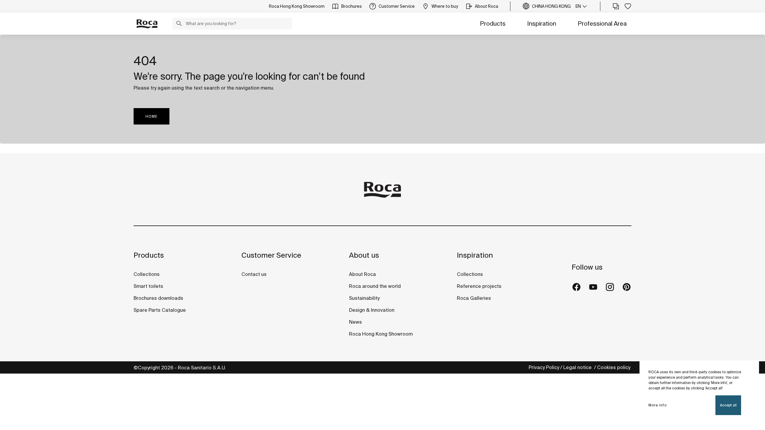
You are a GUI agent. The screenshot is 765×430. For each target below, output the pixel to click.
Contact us (254, 274)
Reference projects (479, 286)
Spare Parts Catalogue (160, 310)
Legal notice (578, 367)
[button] (179, 24)
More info (657, 405)
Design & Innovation (371, 310)
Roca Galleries (474, 298)
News (355, 322)
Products (493, 23)
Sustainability (364, 298)
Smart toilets (148, 286)
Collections (147, 274)
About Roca (362, 274)
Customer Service (271, 255)
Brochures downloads (158, 298)
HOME (151, 116)
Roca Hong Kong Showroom (381, 334)
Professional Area (602, 23)
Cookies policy (614, 367)
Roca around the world (375, 286)
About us (364, 255)
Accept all (728, 405)
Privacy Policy (544, 367)
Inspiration (541, 23)
